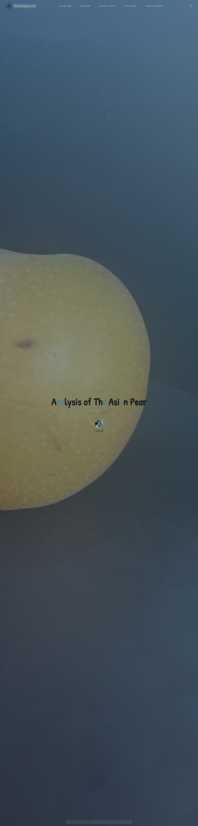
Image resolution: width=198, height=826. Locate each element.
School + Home (109, 392)
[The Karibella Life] (8, 6)
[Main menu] (190, 6)
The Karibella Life (25, 6)
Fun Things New (88, 392)
